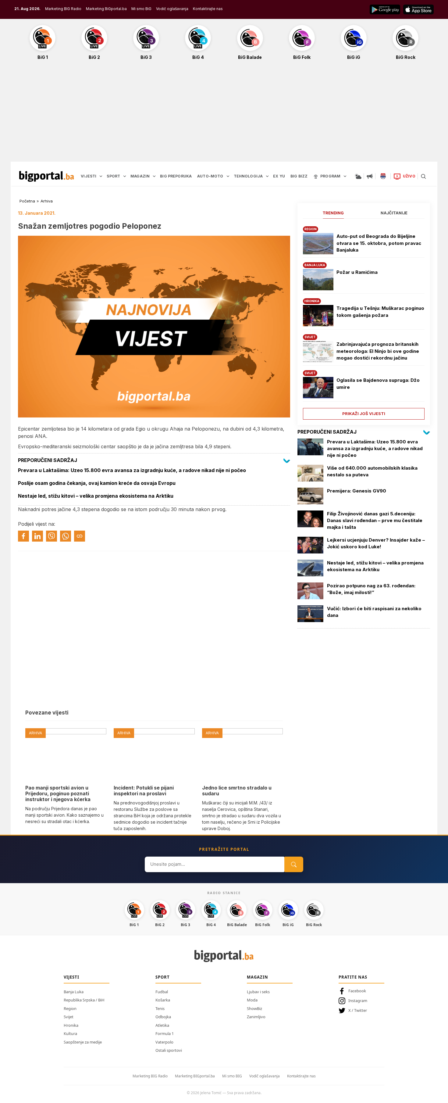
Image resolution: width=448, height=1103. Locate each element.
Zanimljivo (256, 1016)
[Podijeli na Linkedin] (37, 536)
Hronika (71, 1025)
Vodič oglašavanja (172, 8)
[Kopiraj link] (79, 536)
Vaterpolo (164, 1042)
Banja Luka (74, 991)
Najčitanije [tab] (394, 212)
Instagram (357, 1000)
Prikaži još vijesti (363, 413)
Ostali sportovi (168, 1050)
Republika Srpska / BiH (84, 1000)
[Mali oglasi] (369, 176)
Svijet (68, 1016)
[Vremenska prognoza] (358, 176)
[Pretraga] (423, 176)
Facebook (357, 991)
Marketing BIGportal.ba (195, 1076)
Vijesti (71, 977)
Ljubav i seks (258, 991)
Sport (162, 977)
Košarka (162, 1000)
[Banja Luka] (383, 176)
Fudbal (161, 991)
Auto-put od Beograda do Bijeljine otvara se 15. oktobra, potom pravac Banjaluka (378, 243)
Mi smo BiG (141, 8)
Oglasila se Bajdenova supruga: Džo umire (378, 383)
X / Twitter (357, 1010)
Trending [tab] (333, 212)
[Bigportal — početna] (46, 176)
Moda (252, 1000)
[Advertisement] (224, 114)
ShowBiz (254, 1008)
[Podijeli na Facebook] (23, 536)
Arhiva (47, 201)
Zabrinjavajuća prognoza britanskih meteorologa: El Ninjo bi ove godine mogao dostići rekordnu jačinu (377, 351)
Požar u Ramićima (357, 272)
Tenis (160, 1008)
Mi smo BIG (232, 1076)
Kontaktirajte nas (208, 8)
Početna (27, 201)
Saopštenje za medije (83, 1042)
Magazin (257, 977)
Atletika (162, 1025)
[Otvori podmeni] (101, 176)
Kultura (70, 1033)
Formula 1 (164, 1033)
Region (70, 1008)
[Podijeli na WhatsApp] (65, 536)
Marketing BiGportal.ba (106, 8)
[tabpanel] (364, 321)
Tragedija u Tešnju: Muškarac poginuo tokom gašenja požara (380, 311)
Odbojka (163, 1016)
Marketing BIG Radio (63, 8)
